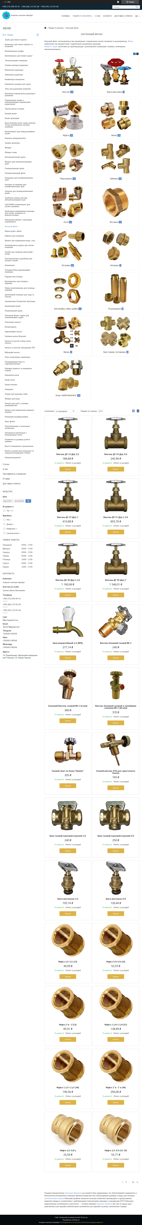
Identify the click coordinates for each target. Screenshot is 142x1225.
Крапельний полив (12, 306)
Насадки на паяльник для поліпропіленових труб (15, 185)
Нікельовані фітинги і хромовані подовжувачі (18, 220)
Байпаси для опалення (14, 236)
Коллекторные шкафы (14, 51)
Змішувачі (9, 389)
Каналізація (10, 265)
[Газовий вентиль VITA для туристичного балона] (115, 749)
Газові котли (10, 380)
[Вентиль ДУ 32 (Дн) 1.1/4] (115, 496)
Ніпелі (114, 135)
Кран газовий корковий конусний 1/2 (68, 836)
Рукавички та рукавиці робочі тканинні (17, 440)
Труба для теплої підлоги (16, 39)
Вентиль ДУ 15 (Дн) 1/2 (67, 454)
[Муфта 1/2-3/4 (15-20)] (115, 1129)
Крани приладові (12, 118)
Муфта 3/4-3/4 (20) (115, 962)
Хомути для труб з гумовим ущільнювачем (16, 404)
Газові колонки (11, 384)
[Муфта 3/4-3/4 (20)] (115, 940)
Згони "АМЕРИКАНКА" (66, 395)
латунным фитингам (73, 1193)
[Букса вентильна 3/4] (115, 877)
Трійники (114, 178)
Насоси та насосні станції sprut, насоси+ (18, 342)
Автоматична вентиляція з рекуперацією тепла (16, 434)
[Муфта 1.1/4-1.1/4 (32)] (115, 1003)
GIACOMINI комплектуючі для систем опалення (17, 205)
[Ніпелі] (115, 115)
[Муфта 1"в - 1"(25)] (68, 1003)
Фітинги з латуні (51, 46)
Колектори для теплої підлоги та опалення (19, 45)
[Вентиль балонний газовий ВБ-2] (115, 622)
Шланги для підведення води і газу (20, 240)
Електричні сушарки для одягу (18, 84)
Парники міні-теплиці (13, 276)
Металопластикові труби (15, 157)
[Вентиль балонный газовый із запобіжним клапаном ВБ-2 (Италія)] (115, 684)
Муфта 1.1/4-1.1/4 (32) (116, 1025)
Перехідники (66, 178)
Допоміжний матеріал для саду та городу (19, 295)
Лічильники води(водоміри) (16, 416)
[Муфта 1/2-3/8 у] (68, 1129)
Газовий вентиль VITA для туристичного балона (115, 772)
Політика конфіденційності (92, 1222)
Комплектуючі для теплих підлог (18, 56)
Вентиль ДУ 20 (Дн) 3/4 (115, 454)
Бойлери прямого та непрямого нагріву (18, 369)
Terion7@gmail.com (11, 627)
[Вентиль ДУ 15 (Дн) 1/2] (68, 433)
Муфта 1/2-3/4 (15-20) (116, 1150)
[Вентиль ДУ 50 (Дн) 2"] (115, 559)
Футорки (114, 222)
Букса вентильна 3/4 (116, 899)
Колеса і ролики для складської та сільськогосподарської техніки (19, 452)
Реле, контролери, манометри (17, 357)
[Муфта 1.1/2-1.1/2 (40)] (68, 1066)
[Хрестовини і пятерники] (115, 332)
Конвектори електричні (14, 79)
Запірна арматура (12, 143)
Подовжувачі (114, 308)
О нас (98, 16)
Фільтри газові (11, 152)
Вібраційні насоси (12, 352)
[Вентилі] (68, 72)
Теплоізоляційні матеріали (16, 60)
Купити (68, 469)
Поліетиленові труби (13, 310)
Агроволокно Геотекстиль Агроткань (20, 301)
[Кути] (68, 202)
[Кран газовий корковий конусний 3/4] (115, 814)
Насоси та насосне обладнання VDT (20, 347)
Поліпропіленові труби (14, 168)
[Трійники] (115, 158)
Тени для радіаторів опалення (18, 89)
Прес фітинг (10, 421)
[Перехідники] (68, 158)
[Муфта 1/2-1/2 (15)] (68, 940)
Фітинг (130, 41)
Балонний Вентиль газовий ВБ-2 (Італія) (67, 706)
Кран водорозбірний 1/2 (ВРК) (68, 643)
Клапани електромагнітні (15, 138)
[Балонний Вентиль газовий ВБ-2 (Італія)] (68, 684)
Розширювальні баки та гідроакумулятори (15, 363)
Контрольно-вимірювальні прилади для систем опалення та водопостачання (19, 213)
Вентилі (66, 91)
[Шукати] (137, 7)
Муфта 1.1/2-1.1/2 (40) (68, 1087)
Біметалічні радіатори (14, 70)
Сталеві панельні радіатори (16, 65)
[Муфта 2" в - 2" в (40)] (115, 1066)
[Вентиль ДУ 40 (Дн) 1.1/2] (68, 559)
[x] (137, 54)
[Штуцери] (68, 245)
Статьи (6, 464)
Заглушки (114, 265)
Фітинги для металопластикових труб (18, 162)
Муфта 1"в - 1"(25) (68, 1025)
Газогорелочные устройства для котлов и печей (18, 259)
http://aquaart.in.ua (10, 620)
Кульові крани (11, 113)
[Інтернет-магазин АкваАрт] (6, 15)
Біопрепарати (10, 327)
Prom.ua (84, 1217)
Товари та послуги (82, 16)
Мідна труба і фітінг (13, 231)
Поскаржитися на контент (71, 1222)
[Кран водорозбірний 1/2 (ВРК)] (68, 622)
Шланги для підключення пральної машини (19, 411)
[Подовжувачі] (115, 288)
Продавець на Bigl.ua (71, 1220)
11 (133, 1182)
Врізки (66, 352)
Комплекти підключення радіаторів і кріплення (20, 94)
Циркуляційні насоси (13, 331)
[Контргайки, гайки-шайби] (68, 288)
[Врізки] (68, 332)
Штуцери (66, 265)
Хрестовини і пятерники (114, 352)
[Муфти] (68, 115)
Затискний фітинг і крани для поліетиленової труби (17, 316)
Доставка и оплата (11, 483)
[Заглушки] (115, 245)
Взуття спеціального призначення (19, 446)
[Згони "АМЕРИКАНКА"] (68, 375)
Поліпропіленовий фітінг (15, 173)
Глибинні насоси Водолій (15, 336)
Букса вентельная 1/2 (67, 899)
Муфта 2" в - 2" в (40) (116, 1087)
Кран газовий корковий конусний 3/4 (115, 836)
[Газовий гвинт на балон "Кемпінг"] (68, 749)
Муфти (66, 135)
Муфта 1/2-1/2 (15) (67, 962)
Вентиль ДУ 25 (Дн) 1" (67, 517)
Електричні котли (12, 375)
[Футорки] (115, 202)
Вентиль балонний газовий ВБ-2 (115, 643)
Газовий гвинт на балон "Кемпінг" (68, 771)
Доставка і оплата (123, 16)
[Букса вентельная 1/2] (68, 877)
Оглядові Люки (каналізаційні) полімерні (17, 271)
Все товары (8, 34)
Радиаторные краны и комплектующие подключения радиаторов (18, 102)
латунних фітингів (104, 1204)
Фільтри (8, 147)
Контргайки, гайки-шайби (66, 308)
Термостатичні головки (14, 109)
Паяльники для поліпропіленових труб (19, 179)
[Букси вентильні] (115, 72)
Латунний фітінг (11, 226)
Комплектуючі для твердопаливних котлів (20, 132)
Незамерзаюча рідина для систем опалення (19, 246)
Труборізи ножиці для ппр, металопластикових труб (16, 199)
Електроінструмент (13, 457)
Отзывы (6, 478)
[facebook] (134, 54)
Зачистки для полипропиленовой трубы (19, 192)
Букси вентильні (114, 91)
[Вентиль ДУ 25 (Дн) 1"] (68, 496)
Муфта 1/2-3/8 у (68, 1150)
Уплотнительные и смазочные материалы (17, 427)
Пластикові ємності (13, 322)
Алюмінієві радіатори (14, 74)
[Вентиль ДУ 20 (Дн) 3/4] (115, 433)
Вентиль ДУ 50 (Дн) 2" (115, 580)
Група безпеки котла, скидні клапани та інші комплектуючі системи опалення (20, 125)
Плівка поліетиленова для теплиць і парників (20, 289)
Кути (66, 222)
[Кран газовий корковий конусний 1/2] (68, 814)
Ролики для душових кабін (16, 394)
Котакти (107, 16)
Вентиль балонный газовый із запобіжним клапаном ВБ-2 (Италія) (115, 707)
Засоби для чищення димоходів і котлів (19, 253)
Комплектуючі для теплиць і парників (16, 282)
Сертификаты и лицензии (14, 473)
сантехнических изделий (54, 1198)
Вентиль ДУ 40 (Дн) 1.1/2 (68, 580)
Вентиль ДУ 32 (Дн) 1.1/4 (115, 517)
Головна (66, 16)
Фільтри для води (12, 398)
